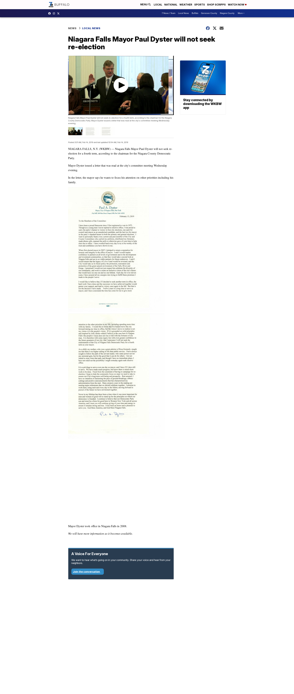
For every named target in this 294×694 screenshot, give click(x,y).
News (72, 28)
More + (241, 13)
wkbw (55, 13)
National (170, 4)
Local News (183, 13)
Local (158, 4)
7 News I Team (168, 13)
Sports (199, 4)
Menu (144, 4)
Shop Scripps (216, 4)
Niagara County (227, 13)
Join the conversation (86, 571)
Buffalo (195, 13)
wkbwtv (50, 13)
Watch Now (236, 4)
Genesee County (209, 13)
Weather (185, 4)
